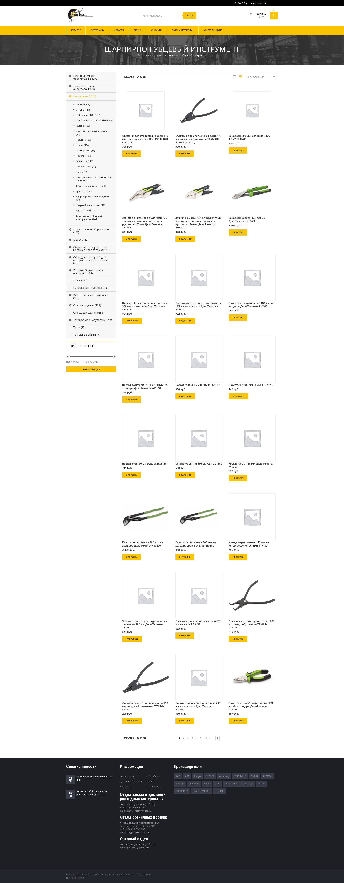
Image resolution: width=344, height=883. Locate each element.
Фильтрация (91, 369)
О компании (127, 776)
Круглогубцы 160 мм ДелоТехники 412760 (251, 465)
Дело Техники (232, 783)
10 (205, 738)
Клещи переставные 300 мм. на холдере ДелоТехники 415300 (195, 544)
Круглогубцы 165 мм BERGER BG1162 (198, 463)
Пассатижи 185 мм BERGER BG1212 (251, 385)
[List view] (234, 77)
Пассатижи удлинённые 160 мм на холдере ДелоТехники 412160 (144, 386)
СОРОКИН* (182, 790)
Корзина (151, 781)
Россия (261, 783)
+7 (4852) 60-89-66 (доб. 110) (140, 844)
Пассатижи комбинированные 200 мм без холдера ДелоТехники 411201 (251, 706)
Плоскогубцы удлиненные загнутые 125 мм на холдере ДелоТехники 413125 (198, 306)
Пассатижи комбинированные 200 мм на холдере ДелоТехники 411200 (197, 706)
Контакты (125, 786)
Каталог (142, 55)
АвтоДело (194, 783)
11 (210, 738)
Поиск (190, 15)
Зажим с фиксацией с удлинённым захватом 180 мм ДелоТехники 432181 (144, 624)
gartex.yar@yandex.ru (139, 810)
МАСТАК (248, 783)
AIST (187, 776)
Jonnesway (224, 776)
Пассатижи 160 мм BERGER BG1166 (144, 463)
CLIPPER (210, 776)
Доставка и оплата (131, 781)
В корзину (131, 153)
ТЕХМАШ (219, 790)
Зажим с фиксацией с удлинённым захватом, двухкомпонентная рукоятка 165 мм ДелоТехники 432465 (144, 222)
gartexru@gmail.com (138, 847)
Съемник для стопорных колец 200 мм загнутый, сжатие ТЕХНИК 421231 (251, 624)
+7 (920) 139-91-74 (135, 807)
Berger (197, 776)
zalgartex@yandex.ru (138, 832)
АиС (217, 783)
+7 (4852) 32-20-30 (135, 829)
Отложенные (153, 786)
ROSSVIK (180, 783)
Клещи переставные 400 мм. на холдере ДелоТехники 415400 (142, 544)
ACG (178, 776)
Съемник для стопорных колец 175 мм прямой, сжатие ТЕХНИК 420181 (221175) (145, 139)
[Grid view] (240, 77)
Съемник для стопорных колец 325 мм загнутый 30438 (198, 622)
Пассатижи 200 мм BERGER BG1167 (197, 385)
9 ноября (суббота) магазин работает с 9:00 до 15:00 (92, 793)
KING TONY (240, 776)
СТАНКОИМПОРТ (202, 790)
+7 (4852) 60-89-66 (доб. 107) (140, 826)
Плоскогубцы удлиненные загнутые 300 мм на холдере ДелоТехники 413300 (145, 306)
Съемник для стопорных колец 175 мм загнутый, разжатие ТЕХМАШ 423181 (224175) (198, 139)
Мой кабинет (153, 776)
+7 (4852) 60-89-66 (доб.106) (140, 804)
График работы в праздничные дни (94, 778)
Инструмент (157, 55)
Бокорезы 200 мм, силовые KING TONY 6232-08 (249, 137)
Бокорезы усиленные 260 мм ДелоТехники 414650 (247, 219)
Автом (207, 783)
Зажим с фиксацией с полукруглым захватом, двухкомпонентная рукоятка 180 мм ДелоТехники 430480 (198, 222)
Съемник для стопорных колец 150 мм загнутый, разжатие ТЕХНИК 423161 (145, 706)
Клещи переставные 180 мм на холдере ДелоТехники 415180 (249, 544)
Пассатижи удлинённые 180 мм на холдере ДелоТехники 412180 (251, 304)
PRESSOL (267, 776)
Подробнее (185, 239)
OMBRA (254, 776)
